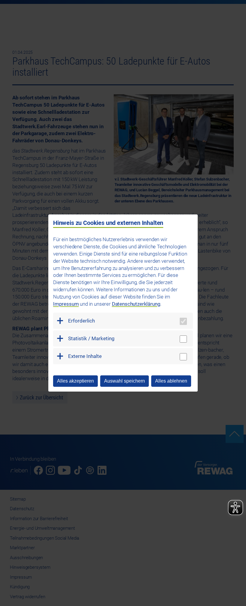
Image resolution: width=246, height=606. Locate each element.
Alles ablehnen (171, 380)
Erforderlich (81, 321)
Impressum (66, 304)
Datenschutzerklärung (136, 304)
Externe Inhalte (85, 356)
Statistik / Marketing (91, 338)
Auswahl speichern (124, 380)
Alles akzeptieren (75, 380)
